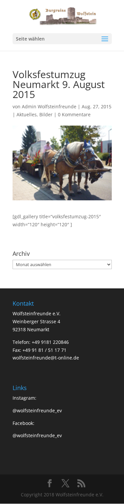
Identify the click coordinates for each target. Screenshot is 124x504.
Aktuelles (27, 114)
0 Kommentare (74, 114)
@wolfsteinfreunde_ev (37, 410)
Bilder (46, 114)
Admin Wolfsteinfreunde (49, 106)
